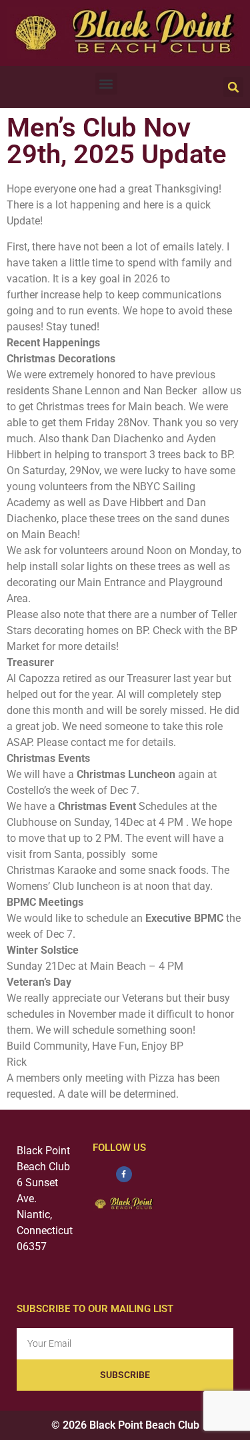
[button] (106, 84)
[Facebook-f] (124, 1174)
